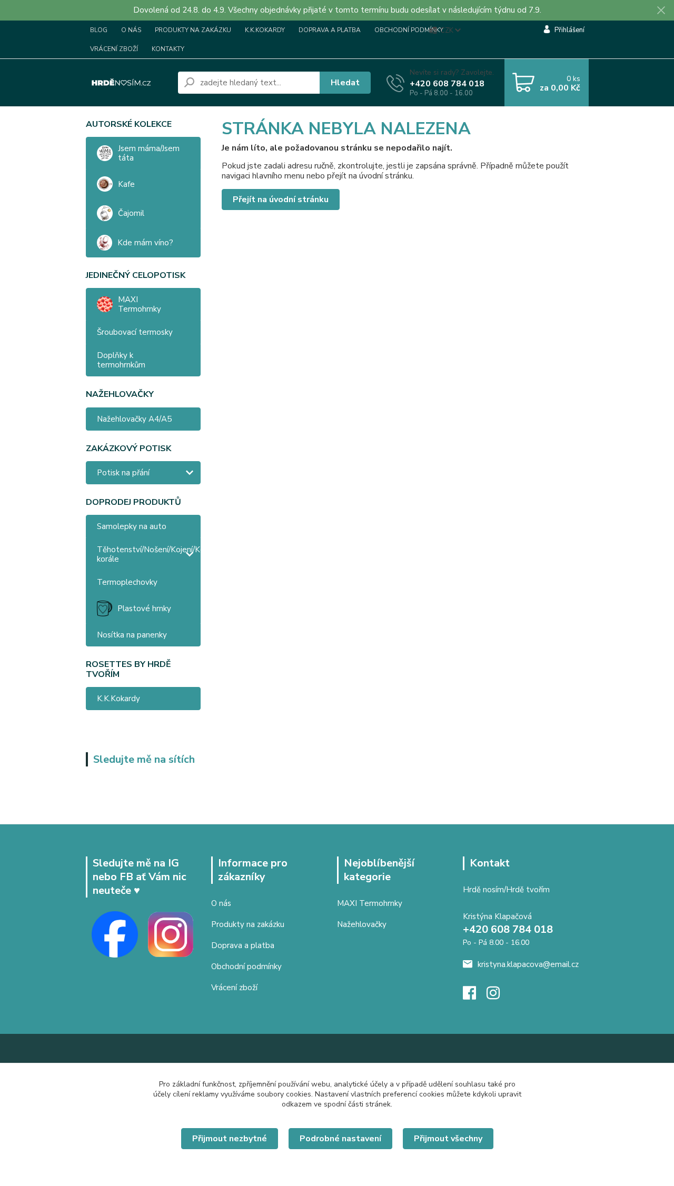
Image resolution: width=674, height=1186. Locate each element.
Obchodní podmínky (246, 966)
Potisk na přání (123, 472)
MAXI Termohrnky (139, 304)
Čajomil (131, 213)
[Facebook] (475, 996)
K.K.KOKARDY (265, 30)
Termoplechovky (127, 582)
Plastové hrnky (144, 608)
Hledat (345, 82)
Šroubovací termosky (135, 332)
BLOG (98, 30)
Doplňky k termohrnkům (121, 360)
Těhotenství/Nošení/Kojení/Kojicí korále (149, 554)
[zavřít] (660, 10)
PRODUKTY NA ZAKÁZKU (193, 30)
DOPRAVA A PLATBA (330, 30)
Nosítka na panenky (132, 635)
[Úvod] (128, 83)
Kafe (126, 184)
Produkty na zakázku (247, 924)
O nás (221, 903)
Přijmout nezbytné (229, 1138)
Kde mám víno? (145, 242)
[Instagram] (498, 996)
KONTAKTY (168, 49)
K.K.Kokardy (118, 698)
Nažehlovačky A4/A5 (134, 419)
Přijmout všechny (448, 1138)
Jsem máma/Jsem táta (149, 153)
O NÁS (131, 30)
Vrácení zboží (234, 987)
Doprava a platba (242, 945)
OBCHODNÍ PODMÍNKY (408, 30)
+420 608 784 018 (447, 83)
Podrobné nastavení (340, 1138)
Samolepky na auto (131, 526)
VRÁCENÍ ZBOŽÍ (114, 49)
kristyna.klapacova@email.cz (528, 964)
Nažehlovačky (361, 924)
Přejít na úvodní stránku (281, 199)
